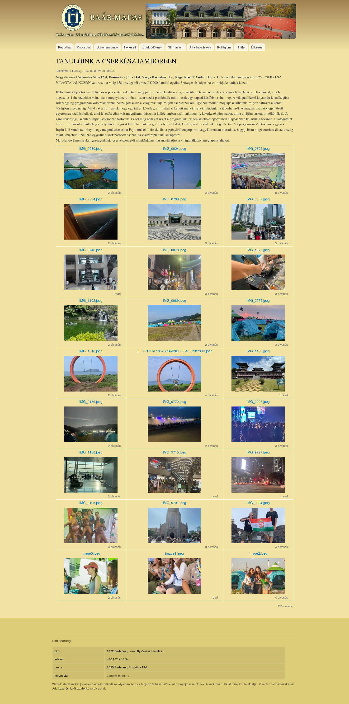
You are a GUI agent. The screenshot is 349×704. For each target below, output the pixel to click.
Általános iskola (200, 47)
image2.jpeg (258, 553)
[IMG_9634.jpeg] (91, 238)
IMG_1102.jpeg (91, 300)
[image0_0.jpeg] (91, 592)
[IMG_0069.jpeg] (174, 339)
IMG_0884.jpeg (258, 502)
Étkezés (257, 47)
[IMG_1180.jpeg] (91, 491)
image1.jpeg (174, 553)
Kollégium (224, 47)
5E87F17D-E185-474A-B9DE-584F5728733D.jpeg (174, 351)
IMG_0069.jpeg (174, 300)
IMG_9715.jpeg (174, 452)
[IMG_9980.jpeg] (91, 187)
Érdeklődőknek (152, 47)
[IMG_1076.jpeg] (258, 288)
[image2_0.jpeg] (258, 592)
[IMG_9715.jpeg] (174, 491)
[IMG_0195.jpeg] (91, 541)
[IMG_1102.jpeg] (91, 339)
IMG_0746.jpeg (91, 249)
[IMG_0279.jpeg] (258, 339)
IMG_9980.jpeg (91, 148)
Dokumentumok (107, 47)
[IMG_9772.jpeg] (174, 440)
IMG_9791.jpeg (174, 502)
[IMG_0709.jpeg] (174, 238)
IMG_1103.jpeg (258, 351)
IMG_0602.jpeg (258, 148)
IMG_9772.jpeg (174, 401)
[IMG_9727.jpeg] (258, 491)
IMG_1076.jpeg (258, 249)
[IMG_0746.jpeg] (91, 288)
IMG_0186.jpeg (91, 401)
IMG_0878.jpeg (174, 249)
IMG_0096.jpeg (258, 401)
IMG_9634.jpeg (91, 199)
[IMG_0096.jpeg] (258, 440)
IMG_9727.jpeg (258, 452)
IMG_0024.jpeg (174, 148)
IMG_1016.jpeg (91, 351)
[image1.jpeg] (174, 592)
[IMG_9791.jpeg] (174, 541)
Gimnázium (176, 47)
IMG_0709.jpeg (174, 199)
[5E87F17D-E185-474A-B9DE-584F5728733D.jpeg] (174, 389)
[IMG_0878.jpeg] (174, 288)
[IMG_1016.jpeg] (91, 389)
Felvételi (130, 47)
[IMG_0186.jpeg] (91, 440)
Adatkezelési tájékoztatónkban (72, 688)
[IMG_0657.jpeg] (258, 238)
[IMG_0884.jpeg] (258, 541)
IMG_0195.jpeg (91, 502)
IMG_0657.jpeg (258, 199)
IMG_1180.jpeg (91, 452)
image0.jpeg (91, 553)
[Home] (176, 21)
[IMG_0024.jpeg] (174, 187)
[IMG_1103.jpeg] (258, 389)
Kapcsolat (84, 47)
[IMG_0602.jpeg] (258, 187)
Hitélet (241, 47)
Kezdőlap (64, 47)
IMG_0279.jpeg (258, 300)
